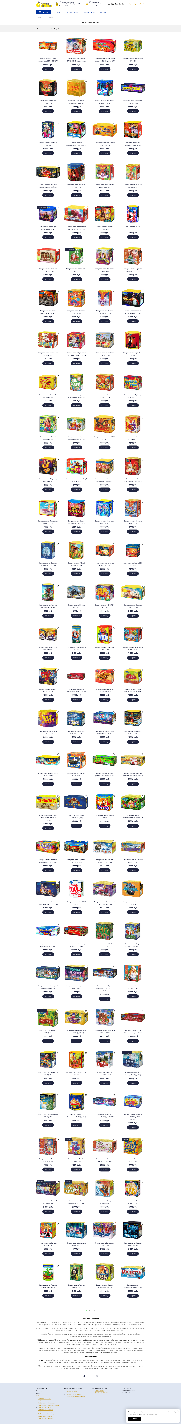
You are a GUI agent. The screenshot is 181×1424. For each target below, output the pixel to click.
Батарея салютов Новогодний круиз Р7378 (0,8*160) (48, 987)
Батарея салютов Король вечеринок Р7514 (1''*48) (133, 312)
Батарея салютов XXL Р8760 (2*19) (76, 903)
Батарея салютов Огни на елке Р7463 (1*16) (48, 1115)
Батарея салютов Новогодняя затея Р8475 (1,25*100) (76, 1031)
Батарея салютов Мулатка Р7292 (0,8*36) (104, 228)
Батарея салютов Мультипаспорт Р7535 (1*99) (133, 1286)
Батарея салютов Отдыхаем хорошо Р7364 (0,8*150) (104, 732)
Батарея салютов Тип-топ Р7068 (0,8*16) (76, 1286)
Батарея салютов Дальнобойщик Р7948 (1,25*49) (76, 144)
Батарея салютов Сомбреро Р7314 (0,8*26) (105, 816)
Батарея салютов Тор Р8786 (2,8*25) (48, 144)
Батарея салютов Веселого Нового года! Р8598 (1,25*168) (133, 774)
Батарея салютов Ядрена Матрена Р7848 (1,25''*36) (76, 438)
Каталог (50, 17)
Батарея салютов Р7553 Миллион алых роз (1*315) (133, 1031)
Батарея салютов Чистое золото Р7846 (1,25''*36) (76, 102)
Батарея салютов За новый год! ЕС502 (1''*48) (76, 480)
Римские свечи (99, 1394)
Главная (38, 17)
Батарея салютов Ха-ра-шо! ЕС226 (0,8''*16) (133, 186)
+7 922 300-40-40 (117, 3)
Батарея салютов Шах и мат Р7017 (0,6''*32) (48, 648)
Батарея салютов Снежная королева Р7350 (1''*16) (48, 564)
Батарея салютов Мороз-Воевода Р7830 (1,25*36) (133, 1073)
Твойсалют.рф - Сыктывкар (46, 1418)
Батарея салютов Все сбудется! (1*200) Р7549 (48, 774)
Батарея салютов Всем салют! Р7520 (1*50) (104, 1244)
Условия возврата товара (74, 1394)
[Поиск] (131, 4)
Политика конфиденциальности (76, 1396)
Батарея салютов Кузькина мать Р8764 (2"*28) (105, 690)
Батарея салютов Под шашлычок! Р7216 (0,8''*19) (133, 480)
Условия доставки (72, 1391)
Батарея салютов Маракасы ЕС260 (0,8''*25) (105, 396)
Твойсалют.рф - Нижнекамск (46, 1403)
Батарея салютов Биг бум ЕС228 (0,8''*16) (133, 438)
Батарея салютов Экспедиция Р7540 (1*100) (133, 903)
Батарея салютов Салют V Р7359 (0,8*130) (48, 1202)
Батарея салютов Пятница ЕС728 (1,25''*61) (48, 732)
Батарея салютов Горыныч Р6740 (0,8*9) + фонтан (48, 1286)
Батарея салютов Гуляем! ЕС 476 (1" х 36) (104, 648)
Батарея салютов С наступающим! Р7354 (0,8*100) (133, 816)
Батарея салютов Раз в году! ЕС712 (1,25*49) (133, 987)
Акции (58, 12)
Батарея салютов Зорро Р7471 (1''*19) (133, 354)
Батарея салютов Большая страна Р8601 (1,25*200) (48, 945)
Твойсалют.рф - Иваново (45, 1416)
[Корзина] (144, 4)
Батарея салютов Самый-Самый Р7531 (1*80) (76, 816)
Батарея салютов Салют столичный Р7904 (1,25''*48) (133, 690)
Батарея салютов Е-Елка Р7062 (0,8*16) (76, 270)
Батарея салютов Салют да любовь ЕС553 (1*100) (105, 1160)
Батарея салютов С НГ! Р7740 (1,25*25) (104, 945)
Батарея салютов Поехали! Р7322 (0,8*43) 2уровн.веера (76, 60)
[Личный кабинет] (134, 4)
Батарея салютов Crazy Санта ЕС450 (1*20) (48, 354)
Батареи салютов (99, 1391)
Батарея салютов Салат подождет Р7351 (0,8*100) (76, 1202)
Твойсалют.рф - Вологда (45, 1412)
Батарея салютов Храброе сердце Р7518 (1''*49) (48, 228)
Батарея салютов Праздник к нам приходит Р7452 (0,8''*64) (76, 354)
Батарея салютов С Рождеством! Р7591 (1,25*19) (76, 1115)
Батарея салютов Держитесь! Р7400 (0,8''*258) (133, 102)
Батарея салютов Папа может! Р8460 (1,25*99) (105, 144)
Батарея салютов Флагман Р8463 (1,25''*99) (133, 606)
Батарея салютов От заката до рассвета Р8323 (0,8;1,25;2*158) (104, 60)
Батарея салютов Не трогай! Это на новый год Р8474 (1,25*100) (48, 817)
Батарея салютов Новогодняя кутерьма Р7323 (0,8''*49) (104, 480)
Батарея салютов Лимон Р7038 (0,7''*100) (133, 60)
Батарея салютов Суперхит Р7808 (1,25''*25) (48, 690)
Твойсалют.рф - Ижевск (45, 1401)
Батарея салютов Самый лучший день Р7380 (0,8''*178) (48, 60)
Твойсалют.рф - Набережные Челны (48, 1405)
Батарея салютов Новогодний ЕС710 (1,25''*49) (133, 648)
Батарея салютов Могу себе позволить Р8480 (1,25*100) (48, 186)
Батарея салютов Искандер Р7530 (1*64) (76, 774)
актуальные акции (45, 1391)
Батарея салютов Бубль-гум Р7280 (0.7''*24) (133, 396)
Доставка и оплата (72, 12)
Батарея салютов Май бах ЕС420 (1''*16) (48, 102)
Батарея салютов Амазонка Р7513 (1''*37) (76, 186)
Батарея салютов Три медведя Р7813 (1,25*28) (105, 1031)
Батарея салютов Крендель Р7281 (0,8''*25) (76, 312)
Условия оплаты (71, 1393)
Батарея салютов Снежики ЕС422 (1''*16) (133, 522)
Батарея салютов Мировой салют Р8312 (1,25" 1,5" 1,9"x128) (133, 1116)
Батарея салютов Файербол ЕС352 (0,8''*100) (105, 564)
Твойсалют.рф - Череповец (46, 1414)
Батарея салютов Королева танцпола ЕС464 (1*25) (133, 270)
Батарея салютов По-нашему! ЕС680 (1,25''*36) (104, 186)
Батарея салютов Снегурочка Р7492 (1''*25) (104, 522)
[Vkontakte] (97, 1376)
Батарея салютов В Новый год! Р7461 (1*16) (48, 1073)
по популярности (137, 29)
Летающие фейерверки (101, 1392)
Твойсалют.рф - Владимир (45, 1409)
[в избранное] (57, 39)
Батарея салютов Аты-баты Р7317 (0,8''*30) (105, 354)
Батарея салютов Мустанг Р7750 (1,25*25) (132, 732)
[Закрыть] (178, 1410)
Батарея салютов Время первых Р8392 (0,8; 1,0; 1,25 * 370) (104, 988)
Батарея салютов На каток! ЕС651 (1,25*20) (48, 1160)
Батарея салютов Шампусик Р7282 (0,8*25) (104, 270)
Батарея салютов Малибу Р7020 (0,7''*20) (48, 438)
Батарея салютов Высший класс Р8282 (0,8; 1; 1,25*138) (48, 903)
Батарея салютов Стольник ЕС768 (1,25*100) (48, 270)
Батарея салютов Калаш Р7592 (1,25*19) (76, 1073)
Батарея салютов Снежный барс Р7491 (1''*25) (76, 732)
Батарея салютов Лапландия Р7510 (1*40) (76, 1244)
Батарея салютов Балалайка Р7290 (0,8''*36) (48, 396)
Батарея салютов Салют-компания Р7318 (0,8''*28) (76, 522)
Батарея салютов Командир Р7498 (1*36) (48, 1031)
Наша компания (89, 12)
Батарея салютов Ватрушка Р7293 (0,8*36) (105, 1202)
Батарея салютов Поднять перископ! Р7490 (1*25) (104, 1286)
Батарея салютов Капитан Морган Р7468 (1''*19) (48, 606)
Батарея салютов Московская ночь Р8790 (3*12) (104, 102)
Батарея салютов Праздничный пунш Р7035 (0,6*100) (104, 903)
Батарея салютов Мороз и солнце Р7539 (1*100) (104, 861)
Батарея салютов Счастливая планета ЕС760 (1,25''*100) (76, 228)
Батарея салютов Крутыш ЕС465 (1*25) (48, 1244)
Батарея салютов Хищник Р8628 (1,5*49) (132, 1244)
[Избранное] (139, 4)
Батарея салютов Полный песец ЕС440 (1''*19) (104, 312)
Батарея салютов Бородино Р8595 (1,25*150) (76, 861)
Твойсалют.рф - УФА (44, 1399)
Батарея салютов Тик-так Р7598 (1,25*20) (133, 1202)
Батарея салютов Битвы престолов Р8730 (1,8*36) (48, 312)
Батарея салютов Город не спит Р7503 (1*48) (76, 987)
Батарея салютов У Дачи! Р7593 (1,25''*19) (76, 564)
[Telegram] (84, 1376)
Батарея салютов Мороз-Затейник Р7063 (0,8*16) (133, 945)
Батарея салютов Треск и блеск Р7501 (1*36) (133, 1160)
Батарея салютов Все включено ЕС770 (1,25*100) (133, 861)
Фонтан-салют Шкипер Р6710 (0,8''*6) (76, 648)
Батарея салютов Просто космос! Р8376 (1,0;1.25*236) (104, 1115)
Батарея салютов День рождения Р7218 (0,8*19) (76, 396)
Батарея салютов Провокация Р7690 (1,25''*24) (48, 522)
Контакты (103, 12)
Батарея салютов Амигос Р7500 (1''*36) (104, 438)
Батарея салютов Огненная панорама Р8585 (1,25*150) (48, 861)
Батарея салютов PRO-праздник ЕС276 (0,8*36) (133, 144)
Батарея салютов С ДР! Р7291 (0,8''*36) (104, 606)
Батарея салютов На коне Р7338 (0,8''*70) (76, 606)
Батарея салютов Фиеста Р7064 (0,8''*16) (133, 564)
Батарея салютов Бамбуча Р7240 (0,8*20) (76, 1160)
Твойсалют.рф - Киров (44, 1407)
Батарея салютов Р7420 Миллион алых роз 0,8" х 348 (76, 690)
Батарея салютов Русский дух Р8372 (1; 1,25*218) (76, 945)
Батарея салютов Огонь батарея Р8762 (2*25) (104, 1073)
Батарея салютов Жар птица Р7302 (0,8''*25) (48, 480)
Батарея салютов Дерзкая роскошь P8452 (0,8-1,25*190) (104, 774)
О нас (37, 1395)
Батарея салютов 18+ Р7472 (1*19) (133, 228)
